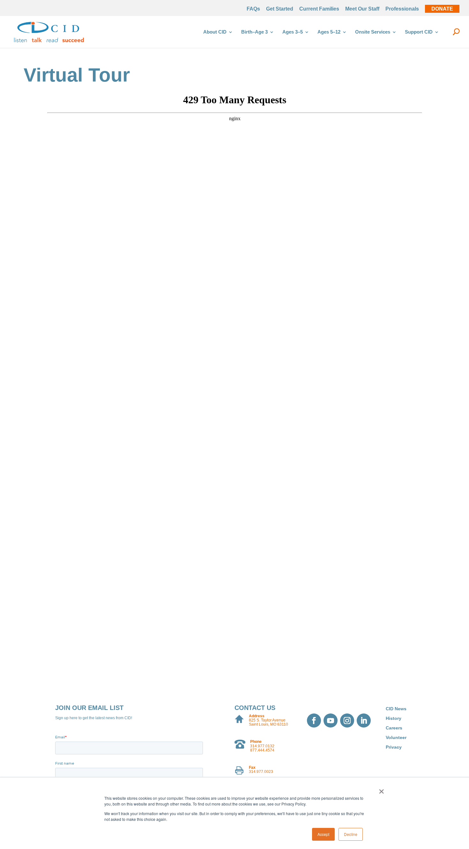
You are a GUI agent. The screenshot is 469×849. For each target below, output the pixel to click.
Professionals (402, 9)
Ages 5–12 (328, 32)
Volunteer (396, 737)
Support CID (419, 32)
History (393, 718)
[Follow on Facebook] (314, 720)
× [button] (381, 789)
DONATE (442, 9)
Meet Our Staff (362, 9)
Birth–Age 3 (254, 32)
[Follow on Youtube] (331, 720)
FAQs (253, 9)
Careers (394, 728)
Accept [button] (323, 834)
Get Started (279, 9)
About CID (215, 32)
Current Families (319, 9)
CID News (396, 708)
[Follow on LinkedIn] (364, 720)
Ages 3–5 (292, 32)
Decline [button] (350, 834)
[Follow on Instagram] (347, 720)
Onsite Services (372, 32)
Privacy (394, 747)
